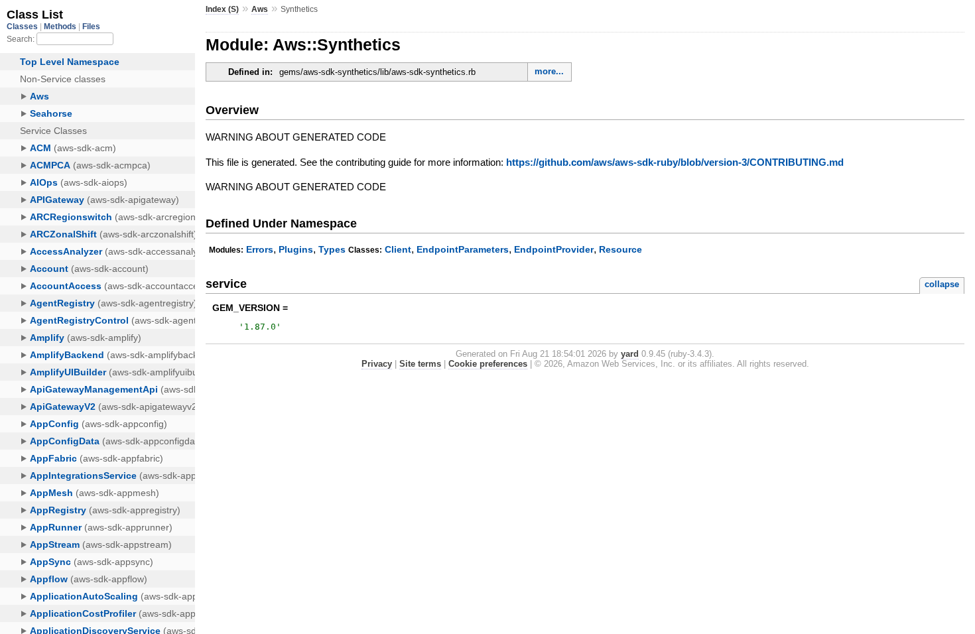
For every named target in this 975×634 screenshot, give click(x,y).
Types (332, 249)
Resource (620, 249)
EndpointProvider (554, 249)
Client (398, 249)
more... (549, 71)
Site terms (420, 364)
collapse (942, 284)
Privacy (376, 364)
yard (630, 354)
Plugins (296, 249)
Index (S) (222, 9)
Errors (259, 249)
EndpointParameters (463, 249)
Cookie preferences (487, 364)
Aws (259, 9)
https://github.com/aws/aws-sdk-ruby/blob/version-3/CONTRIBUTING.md (675, 162)
